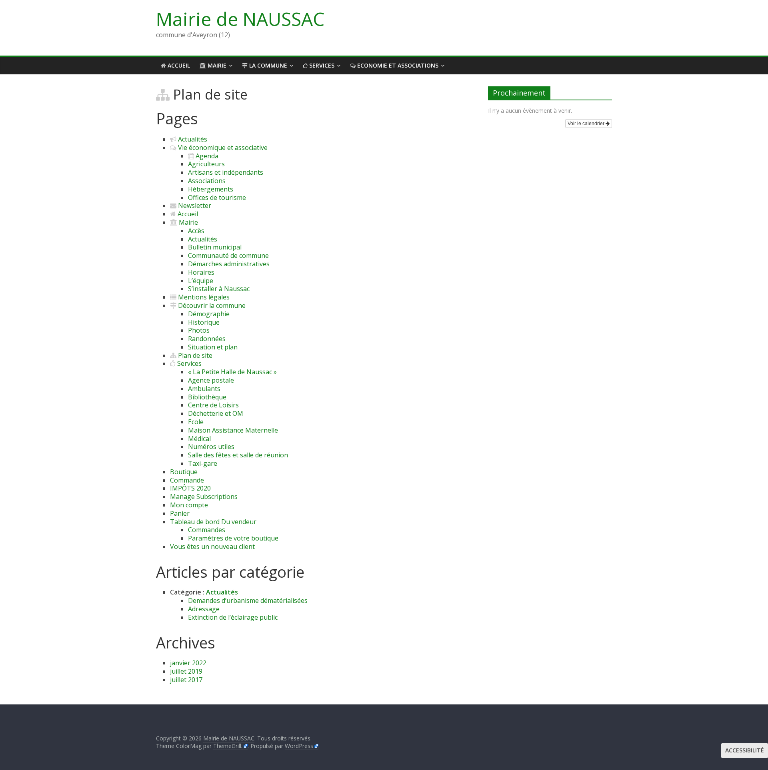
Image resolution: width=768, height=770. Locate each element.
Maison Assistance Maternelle (233, 430)
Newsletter (193, 205)
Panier (180, 513)
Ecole (196, 421)
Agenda (206, 156)
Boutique (184, 471)
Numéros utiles (211, 446)
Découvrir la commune (211, 305)
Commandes (206, 529)
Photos (199, 330)
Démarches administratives (229, 263)
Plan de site (194, 355)
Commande (187, 480)
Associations (207, 180)
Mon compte (189, 505)
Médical (199, 438)
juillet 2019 (186, 671)
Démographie (209, 313)
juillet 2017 (186, 679)
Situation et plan (213, 347)
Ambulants (204, 388)
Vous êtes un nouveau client (212, 546)
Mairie (216, 65)
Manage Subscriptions (204, 496)
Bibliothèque (207, 397)
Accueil (178, 65)
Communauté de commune (228, 255)
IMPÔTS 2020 (190, 488)
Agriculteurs (206, 164)
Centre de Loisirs (213, 405)
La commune (267, 65)
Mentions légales (203, 297)
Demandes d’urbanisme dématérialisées (248, 600)
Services (321, 65)
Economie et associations (397, 65)
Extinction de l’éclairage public (233, 617)
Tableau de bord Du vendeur (213, 521)
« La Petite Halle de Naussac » (232, 371)
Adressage (204, 608)
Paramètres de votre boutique (233, 538)
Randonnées (207, 338)
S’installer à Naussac (219, 288)
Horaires (201, 272)
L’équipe (200, 280)
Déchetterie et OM (215, 413)
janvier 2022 (188, 662)
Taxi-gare (202, 463)
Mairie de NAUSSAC (240, 18)
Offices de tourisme (217, 197)
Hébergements (210, 189)
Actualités (191, 139)
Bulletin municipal (215, 247)
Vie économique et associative (222, 147)
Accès (196, 230)
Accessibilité (744, 750)
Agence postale (211, 380)
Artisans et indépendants (225, 172)
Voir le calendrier (587, 123)
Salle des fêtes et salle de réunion (238, 455)
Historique (204, 322)
